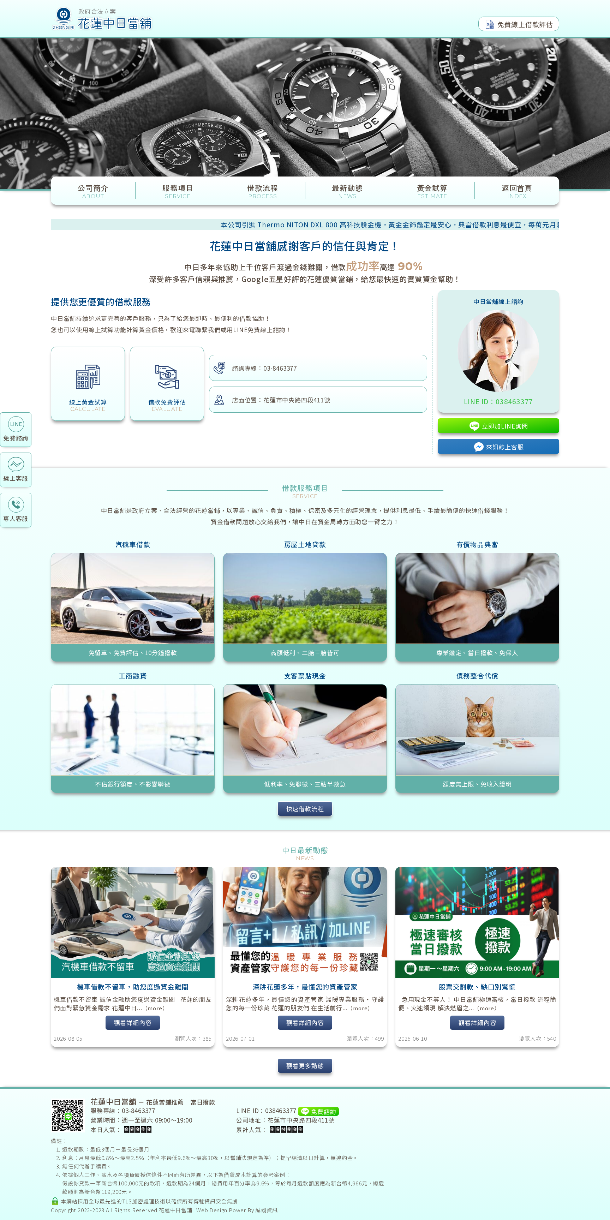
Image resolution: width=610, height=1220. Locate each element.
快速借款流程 (305, 808)
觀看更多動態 (305, 1065)
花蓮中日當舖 (175, 1210)
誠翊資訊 (266, 1210)
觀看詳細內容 (133, 1022)
